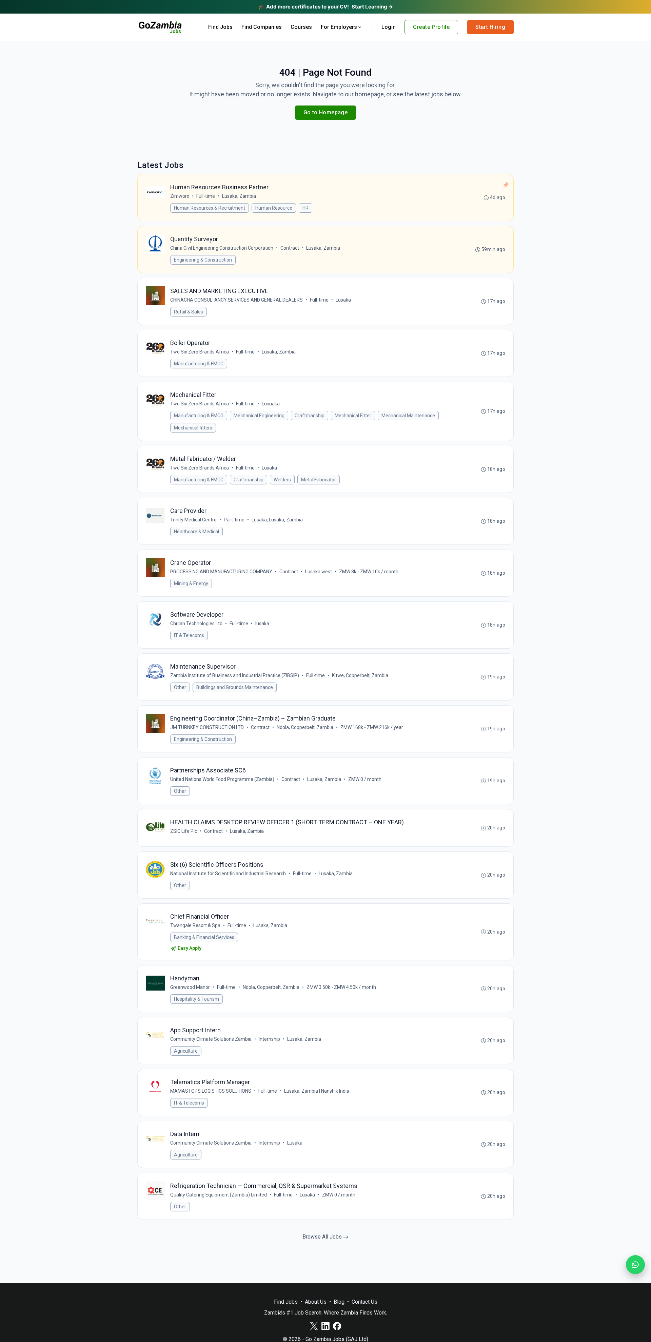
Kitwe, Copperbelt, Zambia (360, 675)
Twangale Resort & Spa (195, 925)
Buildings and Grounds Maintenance (234, 687)
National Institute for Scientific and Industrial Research (228, 873)
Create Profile (431, 27)
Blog (339, 1302)
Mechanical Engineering (259, 415)
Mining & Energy (191, 583)
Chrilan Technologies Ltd (196, 623)
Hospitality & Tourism (196, 999)
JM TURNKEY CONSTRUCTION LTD (207, 727)
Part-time (234, 519)
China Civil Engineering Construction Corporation (221, 248)
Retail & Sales (188, 311)
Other (180, 687)
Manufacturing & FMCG (198, 363)
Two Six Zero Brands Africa (199, 351)
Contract (289, 248)
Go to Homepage (325, 112)
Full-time (205, 196)
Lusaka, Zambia (239, 196)
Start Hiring (490, 27)
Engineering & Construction (203, 260)
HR (305, 208)
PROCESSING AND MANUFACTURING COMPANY (221, 571)
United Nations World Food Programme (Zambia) (222, 779)
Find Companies (261, 27)
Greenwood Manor (190, 987)
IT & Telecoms (189, 635)
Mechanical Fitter (353, 415)
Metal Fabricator (318, 479)
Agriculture (186, 1051)
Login (388, 27)
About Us (316, 1302)
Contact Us (364, 1302)
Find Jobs (220, 27)
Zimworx (179, 196)
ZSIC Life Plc (183, 831)
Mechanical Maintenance (408, 415)
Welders (282, 479)
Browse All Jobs (322, 1236)
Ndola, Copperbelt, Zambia (305, 727)
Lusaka (343, 300)
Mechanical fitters (193, 427)
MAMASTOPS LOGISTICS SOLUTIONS (210, 1091)
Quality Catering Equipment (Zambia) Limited (218, 1194)
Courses (301, 27)
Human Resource (273, 208)
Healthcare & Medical (196, 531)
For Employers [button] (339, 27)
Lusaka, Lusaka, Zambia (277, 519)
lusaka (262, 623)
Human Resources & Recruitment (209, 208)
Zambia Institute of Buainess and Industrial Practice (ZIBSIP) (234, 675)
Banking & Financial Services (204, 937)
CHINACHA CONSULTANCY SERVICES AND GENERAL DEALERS (236, 300)
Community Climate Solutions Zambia (211, 1039)
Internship (269, 1039)
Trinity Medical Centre (193, 519)
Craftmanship (309, 415)
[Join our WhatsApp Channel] (635, 1264)
